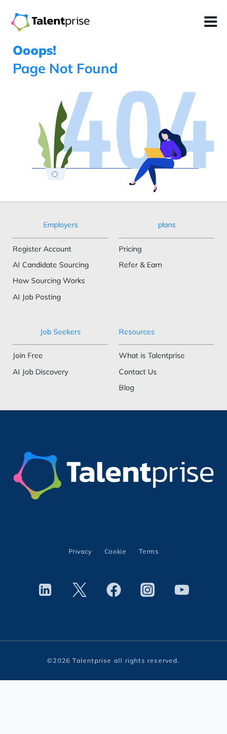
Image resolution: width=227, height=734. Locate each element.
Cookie (116, 551)
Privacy (80, 551)
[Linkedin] (45, 589)
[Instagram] (148, 589)
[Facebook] (113, 589)
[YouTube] (182, 589)
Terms (148, 551)
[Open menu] (213, 22)
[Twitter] (79, 589)
